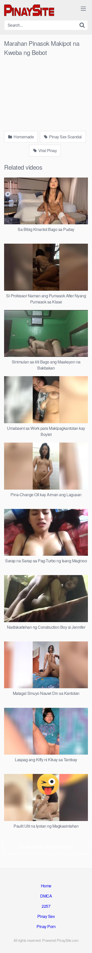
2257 (46, 906)
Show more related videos (46, 846)
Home (46, 886)
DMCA (46, 896)
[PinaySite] (29, 10)
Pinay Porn (46, 926)
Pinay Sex (46, 916)
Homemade (23, 137)
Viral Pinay (47, 150)
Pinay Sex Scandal (65, 137)
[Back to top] (83, 942)
